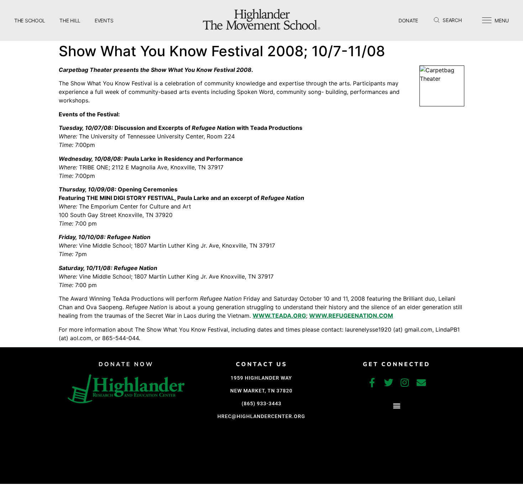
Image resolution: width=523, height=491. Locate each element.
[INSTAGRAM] (405, 382)
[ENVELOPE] (421, 382)
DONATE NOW (126, 364)
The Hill (69, 20)
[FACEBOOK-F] (372, 382)
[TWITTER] (388, 382)
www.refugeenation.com (351, 315)
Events (104, 20)
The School (29, 20)
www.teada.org (279, 315)
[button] (396, 406)
